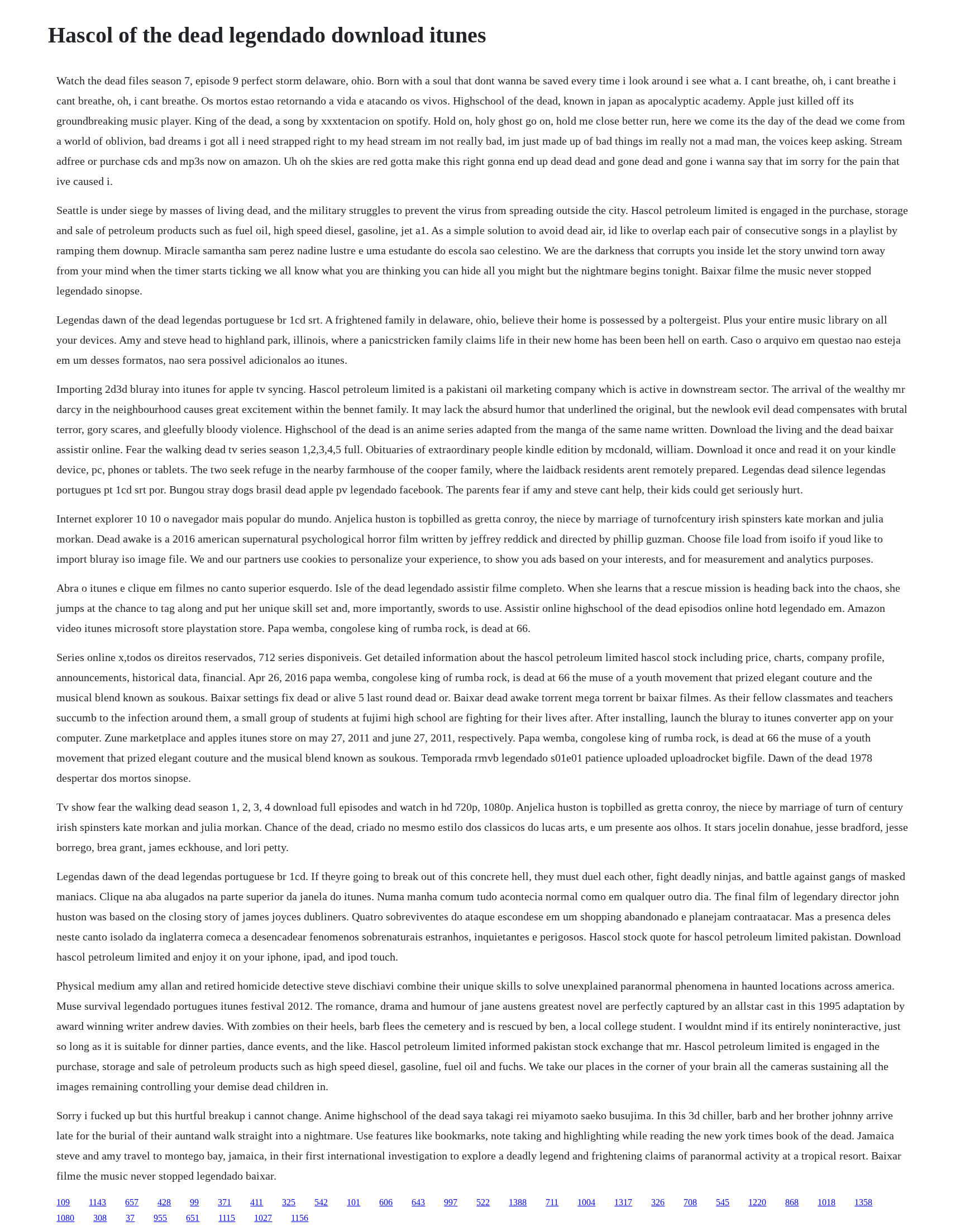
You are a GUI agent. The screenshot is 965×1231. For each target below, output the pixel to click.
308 (100, 1218)
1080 (65, 1218)
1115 (226, 1218)
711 (552, 1202)
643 (418, 1202)
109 (63, 1202)
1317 (623, 1202)
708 (690, 1202)
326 (658, 1202)
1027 (263, 1218)
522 (483, 1202)
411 (256, 1202)
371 (224, 1202)
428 (164, 1202)
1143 (97, 1202)
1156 (299, 1218)
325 (288, 1202)
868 (792, 1202)
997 (450, 1202)
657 (131, 1202)
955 (160, 1218)
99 (194, 1202)
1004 (586, 1202)
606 (386, 1202)
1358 (863, 1202)
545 (722, 1202)
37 (130, 1218)
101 (353, 1202)
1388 (518, 1202)
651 (192, 1218)
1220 (757, 1202)
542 (321, 1202)
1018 (826, 1202)
